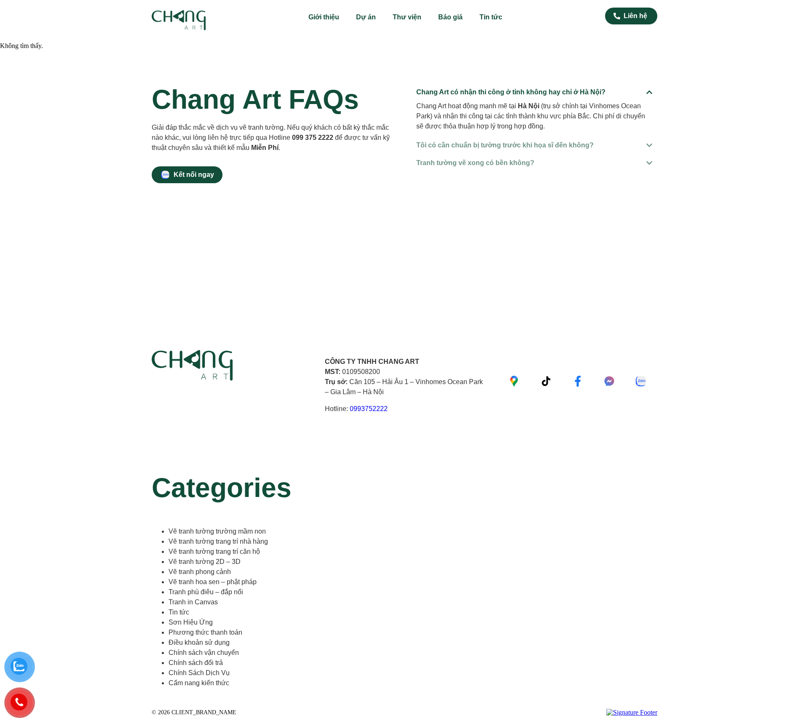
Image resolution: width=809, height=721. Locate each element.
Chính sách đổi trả (196, 662)
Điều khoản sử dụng (199, 642)
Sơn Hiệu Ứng (191, 622)
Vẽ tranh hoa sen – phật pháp (213, 581)
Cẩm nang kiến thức (199, 682)
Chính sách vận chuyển (204, 652)
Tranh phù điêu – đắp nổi (206, 591)
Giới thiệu (323, 17)
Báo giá (450, 17)
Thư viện (407, 17)
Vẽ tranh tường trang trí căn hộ (214, 551)
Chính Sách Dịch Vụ (199, 672)
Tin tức (491, 17)
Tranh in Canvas (193, 602)
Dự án (366, 17)
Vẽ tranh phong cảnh (200, 571)
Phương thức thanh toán (205, 632)
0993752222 (369, 408)
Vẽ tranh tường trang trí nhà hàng (218, 541)
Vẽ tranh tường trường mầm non (217, 531)
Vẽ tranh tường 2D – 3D (205, 561)
